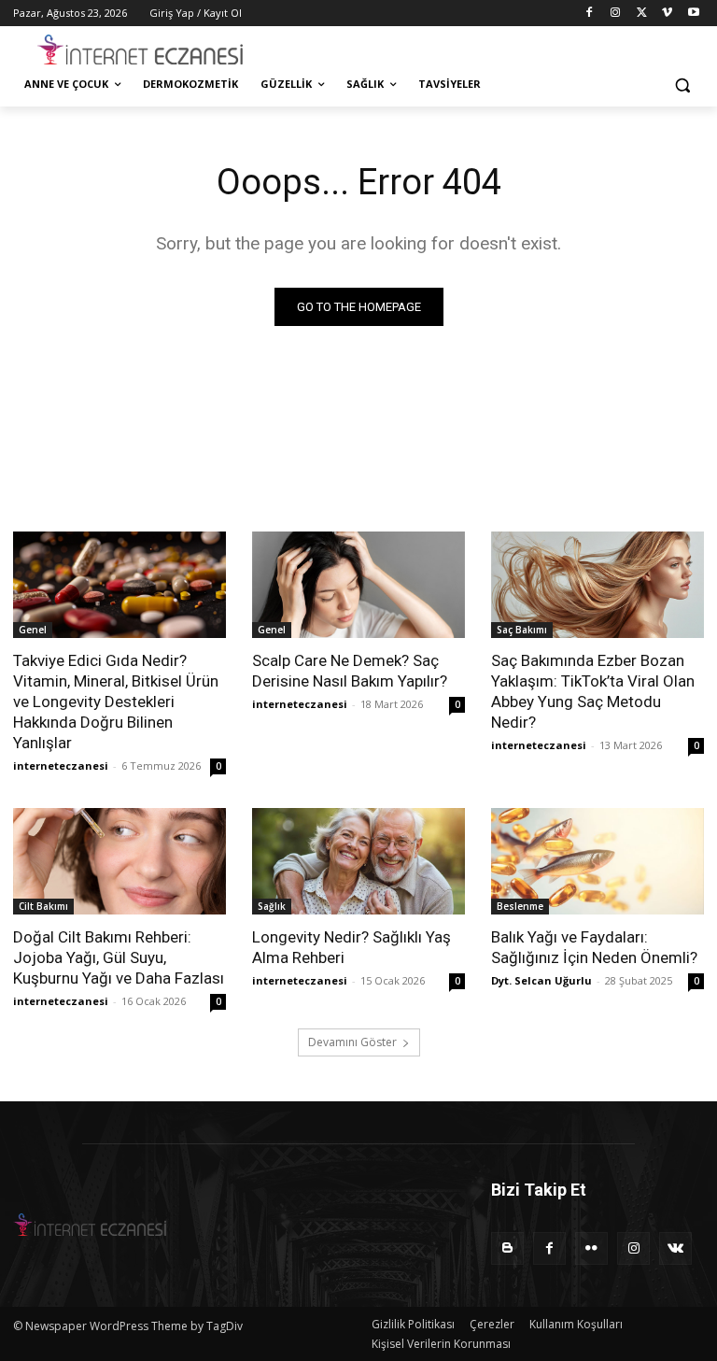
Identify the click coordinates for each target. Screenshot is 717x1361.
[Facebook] (589, 13)
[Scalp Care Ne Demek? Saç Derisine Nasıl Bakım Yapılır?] (358, 585)
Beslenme (520, 906)
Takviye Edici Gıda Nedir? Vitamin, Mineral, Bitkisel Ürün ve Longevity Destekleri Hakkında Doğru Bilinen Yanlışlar (115, 701)
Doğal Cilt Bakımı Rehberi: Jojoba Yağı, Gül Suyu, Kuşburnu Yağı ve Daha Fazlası (118, 957)
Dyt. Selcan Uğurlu (541, 980)
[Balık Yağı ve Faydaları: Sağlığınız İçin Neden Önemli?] (597, 861)
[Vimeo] (667, 13)
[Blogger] (507, 1248)
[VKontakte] (675, 1248)
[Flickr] (591, 1248)
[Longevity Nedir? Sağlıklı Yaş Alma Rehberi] (358, 861)
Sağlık (272, 906)
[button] (682, 84)
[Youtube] (693, 13)
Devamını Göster (352, 1042)
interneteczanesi (60, 765)
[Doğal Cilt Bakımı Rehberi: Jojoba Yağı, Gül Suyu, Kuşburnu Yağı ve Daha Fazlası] (119, 861)
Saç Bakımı (522, 629)
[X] (642, 13)
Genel (33, 629)
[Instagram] (615, 13)
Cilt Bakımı (43, 906)
